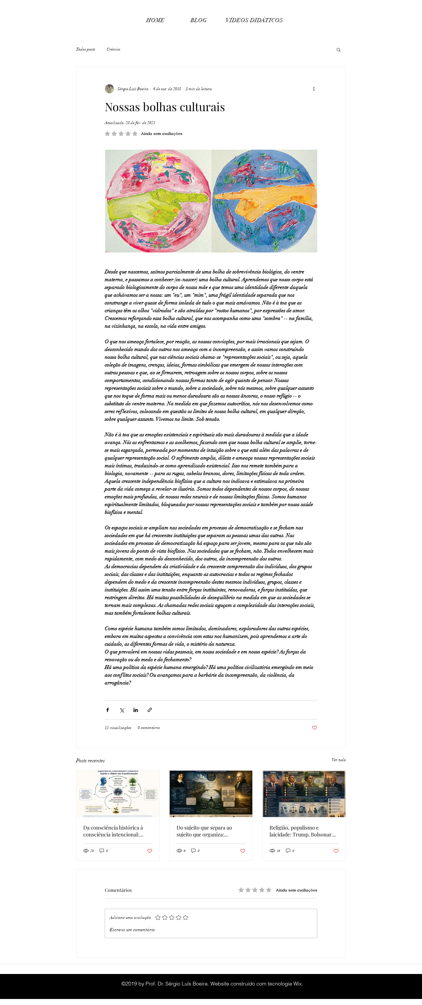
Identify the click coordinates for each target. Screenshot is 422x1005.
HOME (155, 20)
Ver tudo (339, 759)
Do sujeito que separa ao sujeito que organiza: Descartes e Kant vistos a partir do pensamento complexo (205, 831)
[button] (338, 49)
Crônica (114, 49)
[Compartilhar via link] (149, 710)
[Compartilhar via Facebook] (107, 710)
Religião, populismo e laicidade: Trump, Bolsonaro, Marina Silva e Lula (303, 831)
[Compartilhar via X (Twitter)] (121, 710)
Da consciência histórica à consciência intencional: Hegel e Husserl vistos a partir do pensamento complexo (117, 831)
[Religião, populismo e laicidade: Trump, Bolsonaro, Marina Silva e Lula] (304, 794)
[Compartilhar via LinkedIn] (135, 710)
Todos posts (85, 49)
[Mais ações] (313, 88)
